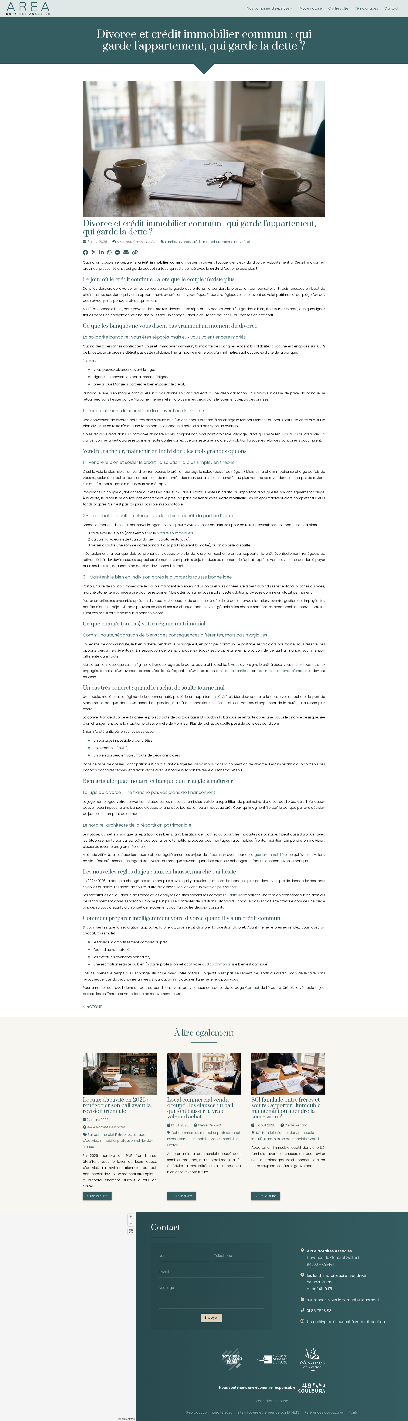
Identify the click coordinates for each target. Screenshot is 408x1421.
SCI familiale (266, 1132)
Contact (252, 987)
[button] (68, 1313)
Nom (163, 1255)
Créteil (245, 241)
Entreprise (123, 1134)
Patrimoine (229, 241)
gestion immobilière (271, 854)
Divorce (184, 241)
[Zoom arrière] (131, 1223)
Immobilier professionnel (120, 1140)
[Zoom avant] (131, 1217)
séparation (217, 854)
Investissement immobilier (188, 1138)
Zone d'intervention (272, 1400)
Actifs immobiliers (225, 1138)
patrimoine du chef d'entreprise (284, 670)
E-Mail (164, 1271)
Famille (170, 241)
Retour (93, 1006)
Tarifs (353, 1412)
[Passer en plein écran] (131, 1231)
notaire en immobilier (174, 533)
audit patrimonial (216, 964)
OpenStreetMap (126, 1419)
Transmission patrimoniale (285, 1138)
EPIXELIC (293, 1412)
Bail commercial (101, 1134)
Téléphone (223, 1255)
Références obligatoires (324, 1412)
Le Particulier (233, 895)
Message (166, 1287)
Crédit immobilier (205, 241)
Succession (286, 1132)
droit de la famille (231, 670)
